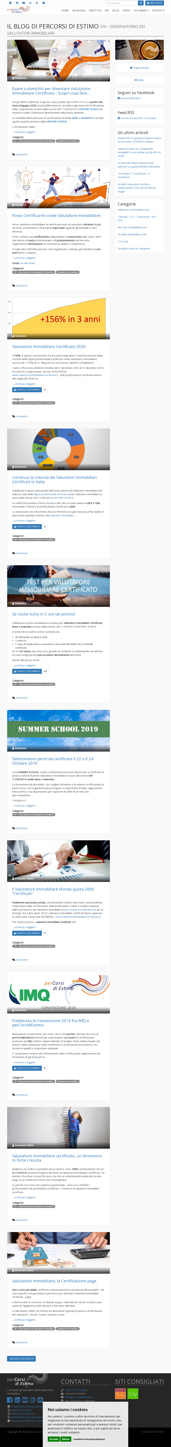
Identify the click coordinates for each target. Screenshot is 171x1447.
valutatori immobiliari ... (63, 515)
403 (45, 671)
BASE (75, 118)
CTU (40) (123, 241)
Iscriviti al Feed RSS (131, 118)
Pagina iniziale (141, 67)
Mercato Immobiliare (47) (132, 227)
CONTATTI (158, 10)
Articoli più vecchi (21, 1358)
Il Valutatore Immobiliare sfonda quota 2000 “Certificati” (53, 891)
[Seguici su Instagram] (30, 3)
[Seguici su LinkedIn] (17, 3)
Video (140, 80)
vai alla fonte (27, 263)
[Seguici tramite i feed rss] (37, 3)
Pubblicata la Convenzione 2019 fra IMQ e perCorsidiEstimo (50, 1023)
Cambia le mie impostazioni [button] (89, 1439)
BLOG (115, 10)
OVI (107, 10)
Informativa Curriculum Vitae (27, 1417)
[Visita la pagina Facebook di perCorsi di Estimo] (10, 3)
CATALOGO (79, 10)
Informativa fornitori (22, 1413)
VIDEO (126, 10)
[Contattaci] (43, 3)
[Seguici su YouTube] (23, 3)
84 (45, 389)
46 (45, 526)
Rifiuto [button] (66, 1439)
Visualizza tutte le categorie (134, 248)
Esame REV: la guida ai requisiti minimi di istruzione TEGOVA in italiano (139, 139)
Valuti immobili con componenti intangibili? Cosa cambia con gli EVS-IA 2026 (139, 152)
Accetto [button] (53, 1439)
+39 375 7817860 (75, 1390)
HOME (65, 10)
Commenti (21, 154)
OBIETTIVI (95, 10)
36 (45, 933)
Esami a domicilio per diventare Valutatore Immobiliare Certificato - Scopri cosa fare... (51, 91)
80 (45, 1068)
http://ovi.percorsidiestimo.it (78, 909)
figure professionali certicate (50, 494)
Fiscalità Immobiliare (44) (132, 234)
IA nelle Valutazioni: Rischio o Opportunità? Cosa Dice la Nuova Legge (136, 187)
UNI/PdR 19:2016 (56, 121)
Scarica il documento (28, 389)
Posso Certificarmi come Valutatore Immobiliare (56, 215)
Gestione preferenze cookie (27, 1420)
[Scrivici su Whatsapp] (88, 1390)
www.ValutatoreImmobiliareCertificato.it (35, 375)
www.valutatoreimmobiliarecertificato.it (78, 916)
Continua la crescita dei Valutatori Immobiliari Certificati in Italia (54, 479)
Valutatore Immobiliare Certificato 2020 (49, 346)
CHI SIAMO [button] (140, 10)
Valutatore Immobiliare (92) (133, 209)
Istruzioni (151, 118)
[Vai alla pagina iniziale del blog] (139, 50)
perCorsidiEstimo (130, 98)
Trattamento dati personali (26, 1406)
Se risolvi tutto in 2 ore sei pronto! (43, 614)
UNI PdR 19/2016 (63, 497)
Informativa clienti (21, 1410)
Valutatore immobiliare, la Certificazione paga (54, 1281)
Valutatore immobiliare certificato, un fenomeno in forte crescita (57, 1158)
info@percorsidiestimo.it (79, 1397)
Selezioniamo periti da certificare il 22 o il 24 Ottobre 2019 (52, 761)
